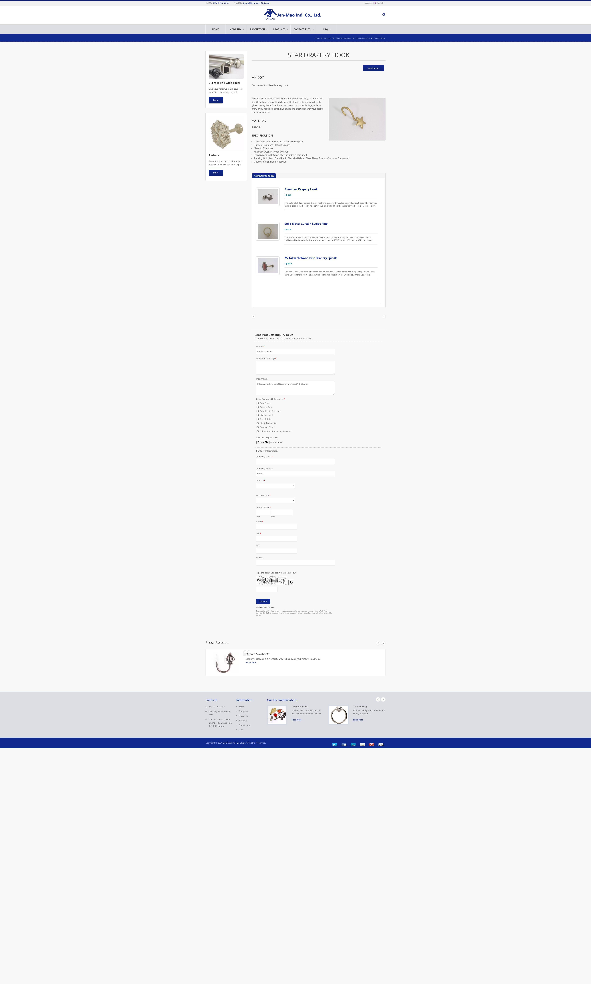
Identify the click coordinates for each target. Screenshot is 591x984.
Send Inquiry (374, 68)
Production (257, 29)
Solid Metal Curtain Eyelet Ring (306, 223)
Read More (251, 662)
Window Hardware (343, 38)
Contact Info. (303, 29)
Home (215, 29)
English (380, 3)
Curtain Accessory (362, 38)
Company (236, 29)
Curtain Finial (300, 706)
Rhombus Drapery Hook (301, 189)
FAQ (326, 29)
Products (279, 29)
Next (383, 643)
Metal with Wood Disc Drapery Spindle (311, 258)
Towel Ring (360, 706)
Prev (378, 643)
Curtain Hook (379, 38)
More (216, 100)
